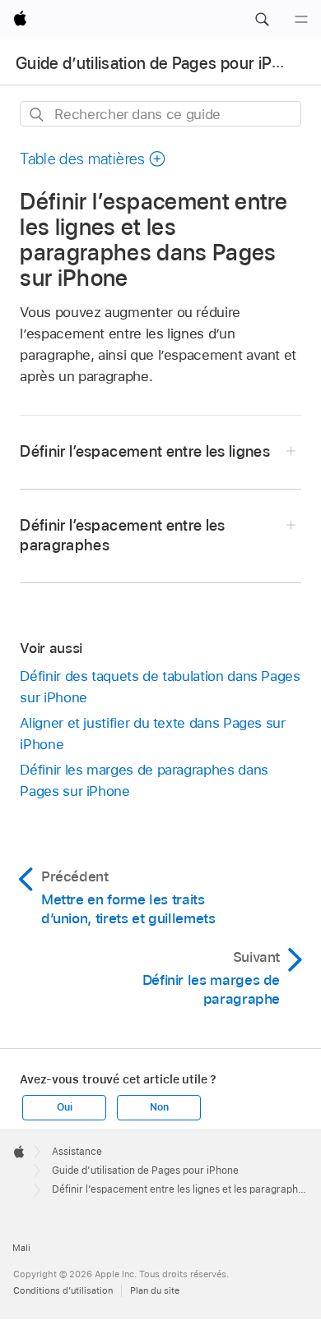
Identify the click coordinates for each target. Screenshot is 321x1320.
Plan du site (154, 1290)
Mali (21, 1247)
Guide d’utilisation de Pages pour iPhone (162, 63)
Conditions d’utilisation (63, 1290)
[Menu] (301, 19)
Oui (64, 1107)
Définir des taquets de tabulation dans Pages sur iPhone (160, 687)
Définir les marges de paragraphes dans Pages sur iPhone (144, 780)
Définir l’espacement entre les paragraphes (122, 535)
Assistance (77, 1151)
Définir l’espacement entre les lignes (145, 451)
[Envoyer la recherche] (37, 114)
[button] (261, 19)
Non (159, 1107)
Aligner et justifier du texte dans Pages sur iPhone (152, 733)
